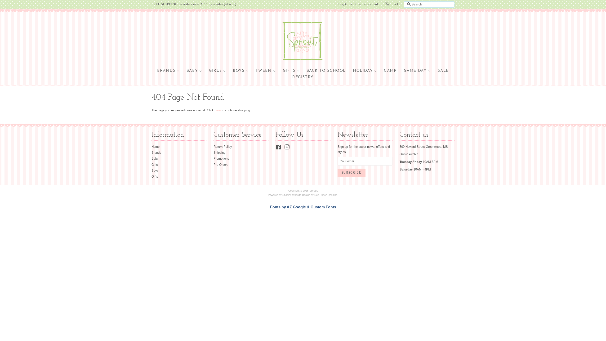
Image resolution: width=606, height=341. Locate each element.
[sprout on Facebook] (278, 148)
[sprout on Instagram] (287, 148)
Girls (155, 164)
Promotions (221, 158)
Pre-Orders (221, 164)
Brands (156, 152)
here (218, 110)
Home (156, 146)
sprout (313, 190)
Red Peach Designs (325, 194)
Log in (343, 4)
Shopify (286, 194)
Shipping (219, 152)
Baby (155, 158)
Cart (395, 4)
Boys (155, 170)
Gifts (155, 176)
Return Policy (223, 146)
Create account (366, 4)
